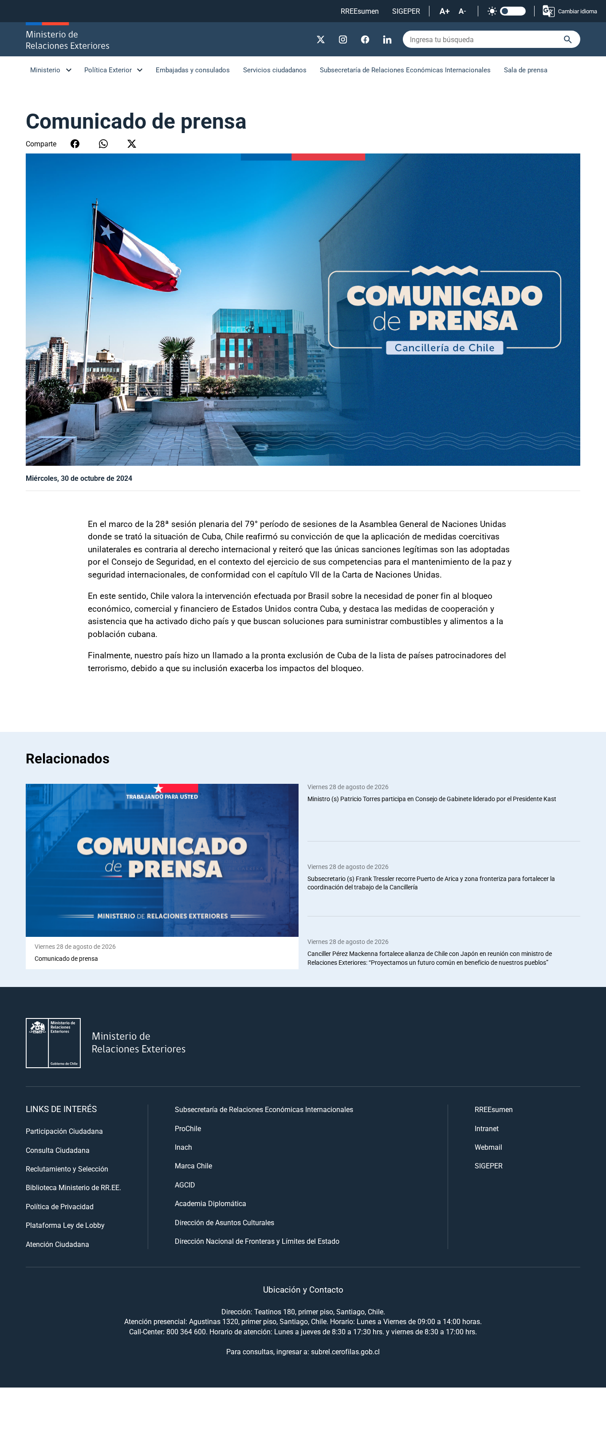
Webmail (488, 1147)
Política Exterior (108, 69)
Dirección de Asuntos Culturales (224, 1222)
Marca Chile (193, 1165)
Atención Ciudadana (57, 1244)
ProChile (188, 1128)
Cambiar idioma (577, 11)
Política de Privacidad (60, 1206)
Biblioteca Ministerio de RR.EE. (73, 1187)
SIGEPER (406, 11)
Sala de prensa (525, 69)
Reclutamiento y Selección (67, 1168)
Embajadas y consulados (193, 69)
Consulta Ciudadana (58, 1150)
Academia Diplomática (210, 1203)
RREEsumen (360, 11)
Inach (183, 1147)
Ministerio (45, 69)
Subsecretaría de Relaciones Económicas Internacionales (405, 69)
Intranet (487, 1128)
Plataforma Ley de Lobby (65, 1225)
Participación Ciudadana (64, 1131)
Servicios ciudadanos (275, 69)
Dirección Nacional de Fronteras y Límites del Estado (257, 1241)
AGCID (185, 1184)
